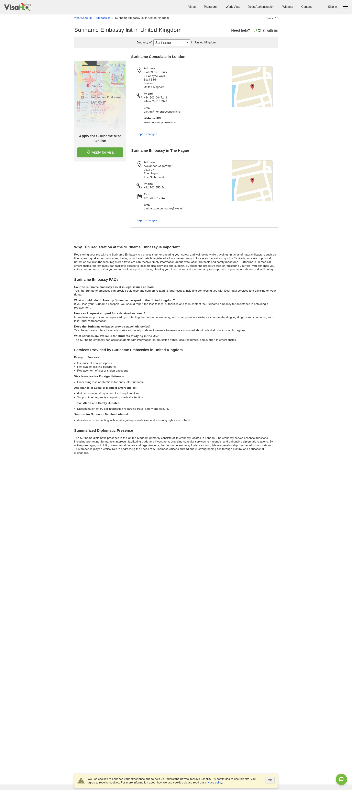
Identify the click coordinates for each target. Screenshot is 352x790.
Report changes (146, 134)
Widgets (287, 6)
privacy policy (213, 782)
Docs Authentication (261, 6)
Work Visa (233, 6)
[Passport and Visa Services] (17, 7)
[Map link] (252, 86)
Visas (192, 6)
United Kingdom (203, 42)
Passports (211, 6)
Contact (306, 6)
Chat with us (268, 30)
